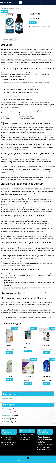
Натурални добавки (10, 8)
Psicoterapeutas (5, 2)
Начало (3, 8)
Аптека (28, 458)
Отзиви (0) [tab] (13, 39)
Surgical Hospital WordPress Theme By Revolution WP (28, 460)
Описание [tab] (5, 39)
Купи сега (32, 22)
